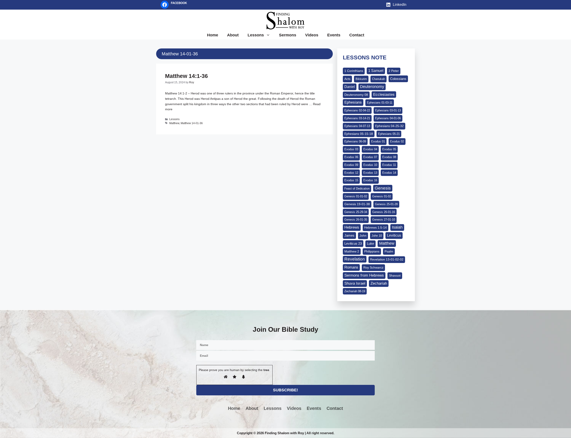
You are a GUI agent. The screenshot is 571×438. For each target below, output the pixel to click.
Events (333, 35)
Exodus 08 (389, 157)
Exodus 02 (397, 141)
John (363, 235)
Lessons (256, 35)
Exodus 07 (370, 157)
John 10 (377, 235)
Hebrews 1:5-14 (375, 227)
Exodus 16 (370, 180)
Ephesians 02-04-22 (357, 110)
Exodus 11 (389, 165)
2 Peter (394, 71)
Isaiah (397, 227)
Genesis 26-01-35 (355, 219)
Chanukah (378, 79)
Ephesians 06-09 (355, 141)
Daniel (349, 87)
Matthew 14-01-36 (192, 123)
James (349, 235)
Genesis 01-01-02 (355, 196)
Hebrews (351, 227)
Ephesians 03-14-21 (357, 118)
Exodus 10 (370, 165)
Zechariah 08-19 (354, 291)
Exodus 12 (351, 172)
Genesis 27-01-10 (383, 219)
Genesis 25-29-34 (355, 212)
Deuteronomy (372, 86)
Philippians (371, 251)
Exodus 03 (351, 149)
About (233, 35)
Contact (356, 35)
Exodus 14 (389, 172)
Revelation (354, 259)
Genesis (383, 188)
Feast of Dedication (357, 188)
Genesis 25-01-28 (386, 204)
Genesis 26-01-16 (383, 212)
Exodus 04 (370, 149)
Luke (370, 243)
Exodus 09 (351, 165)
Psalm (389, 251)
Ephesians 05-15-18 (358, 134)
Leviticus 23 (353, 243)
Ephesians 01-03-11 (379, 102)
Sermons (287, 35)
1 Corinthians (353, 71)
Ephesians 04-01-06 (388, 118)
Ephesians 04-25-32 (389, 126)
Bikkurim (361, 79)
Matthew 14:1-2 (176, 93)
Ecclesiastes (384, 94)
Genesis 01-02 (381, 196)
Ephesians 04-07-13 (357, 126)
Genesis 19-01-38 (357, 204)
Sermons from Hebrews (364, 275)
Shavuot (395, 275)
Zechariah (378, 283)
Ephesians (353, 102)
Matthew (174, 123)
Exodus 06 (351, 157)
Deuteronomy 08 (356, 94)
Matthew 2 (351, 251)
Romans (351, 267)
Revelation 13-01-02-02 (386, 259)
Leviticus (394, 235)
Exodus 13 (370, 172)
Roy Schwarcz (373, 267)
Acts (347, 79)
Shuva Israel (354, 283)
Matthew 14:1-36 (186, 76)
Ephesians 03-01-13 (388, 110)
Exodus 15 (351, 180)
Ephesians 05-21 (389, 134)
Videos (311, 35)
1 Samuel (375, 71)
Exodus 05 (389, 149)
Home (212, 35)
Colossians (398, 79)
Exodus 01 (378, 141)
